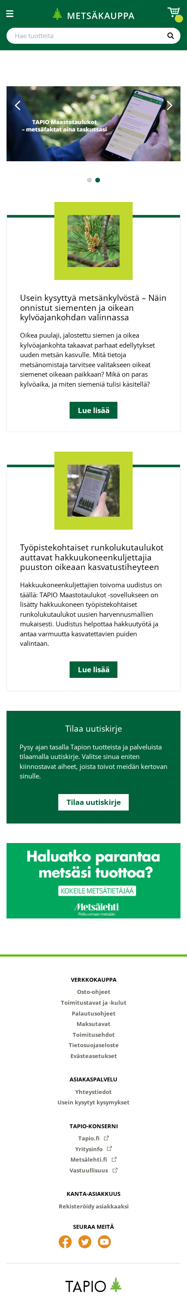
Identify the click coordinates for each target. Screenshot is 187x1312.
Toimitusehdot (94, 1035)
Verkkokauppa (94, 979)
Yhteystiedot (93, 1092)
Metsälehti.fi (89, 1159)
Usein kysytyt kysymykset (93, 1102)
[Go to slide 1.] (97, 180)
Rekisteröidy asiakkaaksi (94, 1206)
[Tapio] (93, 1284)
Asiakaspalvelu (93, 1079)
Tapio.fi (89, 1138)
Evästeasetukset (93, 1056)
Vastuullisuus (89, 1170)
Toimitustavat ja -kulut (94, 1002)
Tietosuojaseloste (94, 1045)
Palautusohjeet (94, 1013)
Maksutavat (93, 1024)
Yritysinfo (89, 1149)
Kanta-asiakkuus (93, 1194)
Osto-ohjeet (93, 992)
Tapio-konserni (94, 1126)
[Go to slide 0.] (89, 180)
